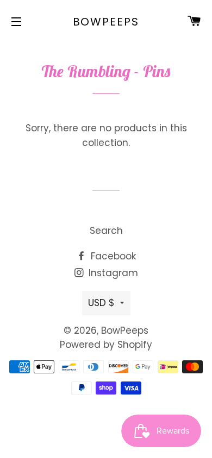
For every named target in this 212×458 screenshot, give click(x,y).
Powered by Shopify (106, 344)
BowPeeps (106, 21)
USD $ (101, 302)
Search (106, 230)
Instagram (112, 272)
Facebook (112, 256)
